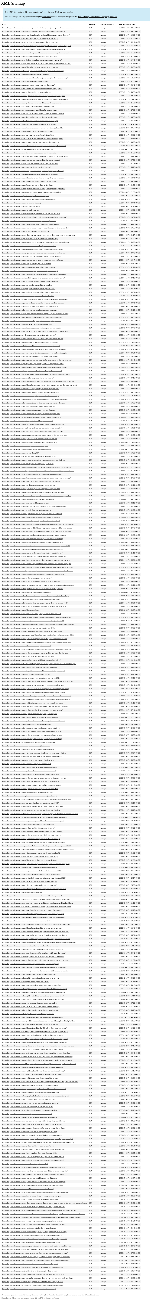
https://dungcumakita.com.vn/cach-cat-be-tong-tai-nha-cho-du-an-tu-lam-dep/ (29, 1228)
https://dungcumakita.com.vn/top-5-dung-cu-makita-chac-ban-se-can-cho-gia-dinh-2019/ (33, 621)
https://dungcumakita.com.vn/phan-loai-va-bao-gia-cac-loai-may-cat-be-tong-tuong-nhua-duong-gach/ (38, 624)
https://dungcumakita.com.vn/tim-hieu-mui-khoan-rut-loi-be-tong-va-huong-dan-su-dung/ (33, 1128)
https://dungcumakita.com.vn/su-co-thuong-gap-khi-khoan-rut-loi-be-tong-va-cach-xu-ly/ (33, 842)
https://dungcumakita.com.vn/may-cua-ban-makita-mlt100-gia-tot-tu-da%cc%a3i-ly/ (31, 660)
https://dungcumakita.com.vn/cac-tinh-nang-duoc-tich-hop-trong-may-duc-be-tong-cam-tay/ (34, 217)
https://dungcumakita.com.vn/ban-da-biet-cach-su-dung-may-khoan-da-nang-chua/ (31, 599)
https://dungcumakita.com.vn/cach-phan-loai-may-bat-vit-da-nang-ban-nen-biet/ (30, 163)
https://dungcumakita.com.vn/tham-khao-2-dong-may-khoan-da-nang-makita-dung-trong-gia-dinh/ (36, 496)
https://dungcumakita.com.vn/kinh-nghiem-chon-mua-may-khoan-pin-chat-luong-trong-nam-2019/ (36, 799)
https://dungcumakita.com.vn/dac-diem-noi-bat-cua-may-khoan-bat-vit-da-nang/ (30, 174)
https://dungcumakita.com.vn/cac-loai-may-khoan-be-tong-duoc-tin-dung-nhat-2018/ (32, 417)
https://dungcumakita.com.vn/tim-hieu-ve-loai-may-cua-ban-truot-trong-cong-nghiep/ (32, 88)
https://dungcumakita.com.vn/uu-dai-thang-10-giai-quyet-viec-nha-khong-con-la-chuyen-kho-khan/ (37, 1060)
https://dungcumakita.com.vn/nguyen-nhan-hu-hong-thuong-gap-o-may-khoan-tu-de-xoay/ (34, 49)
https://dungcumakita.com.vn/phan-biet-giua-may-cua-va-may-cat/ (25, 446)
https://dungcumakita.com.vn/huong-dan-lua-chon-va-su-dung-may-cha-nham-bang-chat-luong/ (35, 689)
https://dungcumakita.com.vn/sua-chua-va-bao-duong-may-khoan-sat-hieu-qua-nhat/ (31, 614)
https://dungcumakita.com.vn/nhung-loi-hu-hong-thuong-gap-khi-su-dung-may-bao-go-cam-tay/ (36, 699)
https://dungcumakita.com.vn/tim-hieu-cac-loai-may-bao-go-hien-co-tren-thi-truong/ (31, 785)
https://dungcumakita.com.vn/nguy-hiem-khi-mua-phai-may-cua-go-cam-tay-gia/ (30, 781)
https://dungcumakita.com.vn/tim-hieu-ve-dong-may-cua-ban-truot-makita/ (28, 296)
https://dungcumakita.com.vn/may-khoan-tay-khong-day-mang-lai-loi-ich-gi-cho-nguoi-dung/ (35, 156)
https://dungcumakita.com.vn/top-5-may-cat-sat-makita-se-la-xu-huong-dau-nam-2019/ (32, 542)
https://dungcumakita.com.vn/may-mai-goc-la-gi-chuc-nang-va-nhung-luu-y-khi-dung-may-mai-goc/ (37, 1139)
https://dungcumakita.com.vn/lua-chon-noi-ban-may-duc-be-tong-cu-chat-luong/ (30, 117)
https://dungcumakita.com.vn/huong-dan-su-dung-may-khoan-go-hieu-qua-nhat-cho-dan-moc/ (35, 653)
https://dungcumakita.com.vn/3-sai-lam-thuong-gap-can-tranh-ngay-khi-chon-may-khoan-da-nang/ (36, 696)
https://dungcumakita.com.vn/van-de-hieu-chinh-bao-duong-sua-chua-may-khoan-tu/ (32, 60)
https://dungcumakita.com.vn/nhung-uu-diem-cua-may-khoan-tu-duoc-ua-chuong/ (31, 839)
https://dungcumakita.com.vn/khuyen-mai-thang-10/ (20, 453)
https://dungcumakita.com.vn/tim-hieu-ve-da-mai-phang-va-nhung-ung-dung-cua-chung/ (33, 1174)
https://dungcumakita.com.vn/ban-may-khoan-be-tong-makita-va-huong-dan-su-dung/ (32, 910)
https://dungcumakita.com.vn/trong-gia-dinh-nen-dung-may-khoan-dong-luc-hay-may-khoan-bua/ (36, 617)
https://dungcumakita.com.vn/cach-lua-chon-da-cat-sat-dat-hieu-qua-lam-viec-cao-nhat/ (32, 1185)
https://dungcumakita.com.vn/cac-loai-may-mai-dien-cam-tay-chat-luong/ (27, 149)
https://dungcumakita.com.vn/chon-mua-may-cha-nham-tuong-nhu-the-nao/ (28, 742)
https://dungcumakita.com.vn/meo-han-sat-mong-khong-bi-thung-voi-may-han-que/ (31, 1196)
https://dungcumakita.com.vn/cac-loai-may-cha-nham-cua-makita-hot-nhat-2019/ (30, 803)
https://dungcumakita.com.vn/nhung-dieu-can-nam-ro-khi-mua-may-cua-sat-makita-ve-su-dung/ (35, 960)
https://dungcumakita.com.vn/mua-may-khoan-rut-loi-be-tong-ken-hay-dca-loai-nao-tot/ (33, 956)
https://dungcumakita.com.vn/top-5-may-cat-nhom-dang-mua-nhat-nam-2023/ (29, 1153)
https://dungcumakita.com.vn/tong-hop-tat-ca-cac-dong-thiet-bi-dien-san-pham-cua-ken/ (33, 999)
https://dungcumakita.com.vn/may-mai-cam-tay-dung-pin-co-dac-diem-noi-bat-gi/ (30, 396)
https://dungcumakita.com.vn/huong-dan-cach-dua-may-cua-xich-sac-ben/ (28, 656)
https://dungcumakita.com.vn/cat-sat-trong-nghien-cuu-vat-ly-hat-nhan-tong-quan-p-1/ (32, 1282)
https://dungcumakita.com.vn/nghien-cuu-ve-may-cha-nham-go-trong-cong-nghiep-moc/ (33, 685)
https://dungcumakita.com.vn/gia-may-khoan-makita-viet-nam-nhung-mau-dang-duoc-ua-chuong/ (36, 531)
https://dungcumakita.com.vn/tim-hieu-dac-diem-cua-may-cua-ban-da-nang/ (28, 410)
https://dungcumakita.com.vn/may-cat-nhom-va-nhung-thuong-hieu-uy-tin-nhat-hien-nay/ (33, 1149)
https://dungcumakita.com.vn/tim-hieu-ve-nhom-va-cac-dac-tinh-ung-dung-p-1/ (30, 1264)
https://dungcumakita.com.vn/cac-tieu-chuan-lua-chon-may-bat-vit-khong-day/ (29, 153)
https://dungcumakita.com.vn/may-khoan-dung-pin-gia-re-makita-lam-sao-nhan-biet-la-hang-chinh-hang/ (39, 942)
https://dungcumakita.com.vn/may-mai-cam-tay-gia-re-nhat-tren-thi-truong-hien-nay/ (31, 256)
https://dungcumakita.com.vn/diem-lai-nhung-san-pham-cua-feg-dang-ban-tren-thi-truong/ (33, 992)
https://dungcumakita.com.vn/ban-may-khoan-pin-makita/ (22, 892)
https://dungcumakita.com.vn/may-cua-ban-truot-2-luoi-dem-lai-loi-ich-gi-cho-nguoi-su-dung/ (35, 399)
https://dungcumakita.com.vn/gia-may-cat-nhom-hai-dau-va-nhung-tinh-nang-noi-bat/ (32, 371)
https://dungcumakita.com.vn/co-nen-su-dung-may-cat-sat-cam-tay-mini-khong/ (30, 271)
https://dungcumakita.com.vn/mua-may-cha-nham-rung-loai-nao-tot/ (26, 746)
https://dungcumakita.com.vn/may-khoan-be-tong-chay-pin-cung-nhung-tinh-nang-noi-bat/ (34, 349)
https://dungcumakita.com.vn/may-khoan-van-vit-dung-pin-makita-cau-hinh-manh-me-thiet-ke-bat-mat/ (38, 381)
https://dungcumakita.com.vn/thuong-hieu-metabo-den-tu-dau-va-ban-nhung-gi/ (30, 1010)
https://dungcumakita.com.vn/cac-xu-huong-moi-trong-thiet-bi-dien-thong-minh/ (30, 1199)
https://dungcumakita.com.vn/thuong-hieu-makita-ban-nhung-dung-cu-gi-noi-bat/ (30, 978)
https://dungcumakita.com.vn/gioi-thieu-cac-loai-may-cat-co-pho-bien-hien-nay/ (30, 238)
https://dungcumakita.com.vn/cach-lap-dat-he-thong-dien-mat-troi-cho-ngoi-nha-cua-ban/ (33, 1206)
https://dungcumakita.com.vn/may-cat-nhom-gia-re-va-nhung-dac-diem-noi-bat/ (30, 342)
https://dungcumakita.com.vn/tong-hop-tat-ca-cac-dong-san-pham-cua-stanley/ (29, 1003)
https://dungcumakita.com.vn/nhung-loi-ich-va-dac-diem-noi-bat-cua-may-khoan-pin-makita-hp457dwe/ (38, 1021)
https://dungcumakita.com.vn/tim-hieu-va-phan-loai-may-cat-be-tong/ (26, 724)
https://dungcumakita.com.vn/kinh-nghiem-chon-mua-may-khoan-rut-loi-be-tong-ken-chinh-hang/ (36, 924)
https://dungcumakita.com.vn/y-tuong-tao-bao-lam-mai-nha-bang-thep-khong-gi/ (30, 1103)
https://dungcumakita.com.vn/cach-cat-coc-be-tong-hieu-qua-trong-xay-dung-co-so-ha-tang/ (34, 1231)
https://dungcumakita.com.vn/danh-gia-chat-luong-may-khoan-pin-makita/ (28, 1014)
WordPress (46, 16)
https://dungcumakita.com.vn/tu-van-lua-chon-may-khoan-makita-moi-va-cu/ (29, 456)
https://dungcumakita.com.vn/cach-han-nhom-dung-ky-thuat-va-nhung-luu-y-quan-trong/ (33, 1167)
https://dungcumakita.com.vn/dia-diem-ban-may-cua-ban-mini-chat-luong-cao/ (29, 310)
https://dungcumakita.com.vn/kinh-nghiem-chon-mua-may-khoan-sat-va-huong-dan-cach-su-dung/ (36, 649)
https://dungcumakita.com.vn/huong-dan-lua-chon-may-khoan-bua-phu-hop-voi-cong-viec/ (34, 692)
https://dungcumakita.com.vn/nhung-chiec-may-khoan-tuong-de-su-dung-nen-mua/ (31, 489)
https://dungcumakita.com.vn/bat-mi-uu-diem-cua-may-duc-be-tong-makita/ (28, 267)
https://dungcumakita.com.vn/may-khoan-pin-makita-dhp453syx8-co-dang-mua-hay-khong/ (34, 1028)
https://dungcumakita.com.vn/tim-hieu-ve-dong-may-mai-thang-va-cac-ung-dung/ (30, 964)
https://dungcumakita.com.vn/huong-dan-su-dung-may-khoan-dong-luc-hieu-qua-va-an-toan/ (34, 639)
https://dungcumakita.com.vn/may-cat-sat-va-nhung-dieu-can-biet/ (25, 1164)
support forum (53, 1298)
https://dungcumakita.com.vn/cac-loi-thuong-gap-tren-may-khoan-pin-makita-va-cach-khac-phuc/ (36, 1053)
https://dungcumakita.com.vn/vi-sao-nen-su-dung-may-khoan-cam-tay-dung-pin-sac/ (31, 321)
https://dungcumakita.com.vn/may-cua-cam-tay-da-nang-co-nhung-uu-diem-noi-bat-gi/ (32, 260)
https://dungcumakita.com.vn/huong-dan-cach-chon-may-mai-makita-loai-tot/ (29, 771)
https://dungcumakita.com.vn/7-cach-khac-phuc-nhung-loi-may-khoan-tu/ (28, 824)
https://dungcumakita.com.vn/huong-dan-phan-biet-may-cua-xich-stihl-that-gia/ (30, 667)
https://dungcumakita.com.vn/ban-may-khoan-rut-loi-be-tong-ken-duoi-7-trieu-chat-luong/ (33, 953)
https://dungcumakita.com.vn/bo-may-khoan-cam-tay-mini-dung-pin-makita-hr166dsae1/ (33, 492)
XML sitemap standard (64, 12)
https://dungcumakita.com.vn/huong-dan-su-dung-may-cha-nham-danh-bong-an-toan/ (32, 735)
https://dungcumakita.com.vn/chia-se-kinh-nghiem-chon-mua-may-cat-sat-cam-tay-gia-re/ (33, 278)
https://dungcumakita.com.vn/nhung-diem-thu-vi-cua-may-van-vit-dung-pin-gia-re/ (31, 517)
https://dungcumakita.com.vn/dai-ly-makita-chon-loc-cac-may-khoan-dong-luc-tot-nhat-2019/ (35, 603)
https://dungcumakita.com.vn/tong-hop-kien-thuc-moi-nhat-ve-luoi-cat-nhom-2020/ (31, 871)
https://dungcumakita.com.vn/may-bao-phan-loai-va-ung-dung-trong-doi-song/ (29, 1131)
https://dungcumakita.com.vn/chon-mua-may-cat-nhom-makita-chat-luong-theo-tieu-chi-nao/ (34, 556)
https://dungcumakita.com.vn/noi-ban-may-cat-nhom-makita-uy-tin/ (25, 921)
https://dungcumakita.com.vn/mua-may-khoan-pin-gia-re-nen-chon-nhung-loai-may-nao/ (33, 1067)
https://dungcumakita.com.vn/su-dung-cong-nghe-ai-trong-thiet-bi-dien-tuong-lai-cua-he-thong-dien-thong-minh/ (41, 1217)
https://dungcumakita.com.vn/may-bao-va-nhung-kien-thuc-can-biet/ (26, 674)
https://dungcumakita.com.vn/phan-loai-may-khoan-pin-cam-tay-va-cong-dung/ (30, 856)
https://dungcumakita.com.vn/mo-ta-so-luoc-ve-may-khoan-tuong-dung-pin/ (28, 406)
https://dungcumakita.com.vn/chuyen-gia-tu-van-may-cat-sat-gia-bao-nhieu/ (28, 288)
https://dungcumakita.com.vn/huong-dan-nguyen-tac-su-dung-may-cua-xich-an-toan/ (32, 731)
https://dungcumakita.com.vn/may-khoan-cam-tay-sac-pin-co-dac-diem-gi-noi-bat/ (31, 414)
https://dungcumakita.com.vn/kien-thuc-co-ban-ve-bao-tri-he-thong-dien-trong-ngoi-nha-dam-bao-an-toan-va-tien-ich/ (43, 1214)
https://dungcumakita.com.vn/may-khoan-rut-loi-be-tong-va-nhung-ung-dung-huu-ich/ (32, 831)
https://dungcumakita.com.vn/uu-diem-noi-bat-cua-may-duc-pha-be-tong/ (27, 131)
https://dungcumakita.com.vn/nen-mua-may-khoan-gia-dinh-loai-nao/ (26, 167)
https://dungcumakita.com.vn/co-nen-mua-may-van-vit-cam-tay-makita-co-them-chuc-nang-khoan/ (36, 906)
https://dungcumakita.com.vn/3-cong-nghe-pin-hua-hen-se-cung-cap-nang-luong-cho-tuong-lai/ (35, 1096)
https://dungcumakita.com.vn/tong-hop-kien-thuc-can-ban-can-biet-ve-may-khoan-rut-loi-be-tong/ (36, 467)
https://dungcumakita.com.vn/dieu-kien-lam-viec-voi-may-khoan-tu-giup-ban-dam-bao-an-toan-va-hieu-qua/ (40, 814)
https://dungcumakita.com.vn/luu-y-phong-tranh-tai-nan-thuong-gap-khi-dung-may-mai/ (33, 424)
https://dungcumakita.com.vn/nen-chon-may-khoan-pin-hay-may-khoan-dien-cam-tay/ (32, 431)
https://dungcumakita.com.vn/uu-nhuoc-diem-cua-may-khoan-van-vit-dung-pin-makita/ (32, 128)
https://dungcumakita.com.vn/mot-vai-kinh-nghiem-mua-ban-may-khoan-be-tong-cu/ (32, 317)
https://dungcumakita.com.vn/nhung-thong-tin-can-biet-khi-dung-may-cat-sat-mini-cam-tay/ (34, 274)
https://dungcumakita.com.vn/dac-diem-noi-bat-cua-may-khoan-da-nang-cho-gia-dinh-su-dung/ (35, 596)
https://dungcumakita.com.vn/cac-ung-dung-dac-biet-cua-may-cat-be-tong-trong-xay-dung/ (34, 1224)
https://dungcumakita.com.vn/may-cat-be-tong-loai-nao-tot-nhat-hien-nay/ (28, 760)
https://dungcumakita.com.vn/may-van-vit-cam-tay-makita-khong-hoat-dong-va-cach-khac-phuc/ (36, 899)
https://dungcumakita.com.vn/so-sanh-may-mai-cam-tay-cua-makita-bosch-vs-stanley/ (32, 428)
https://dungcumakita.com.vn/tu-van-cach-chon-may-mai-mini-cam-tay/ (27, 510)
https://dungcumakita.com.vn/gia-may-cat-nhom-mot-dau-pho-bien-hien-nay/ (29, 124)
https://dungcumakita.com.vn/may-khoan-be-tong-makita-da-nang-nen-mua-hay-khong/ (33, 914)
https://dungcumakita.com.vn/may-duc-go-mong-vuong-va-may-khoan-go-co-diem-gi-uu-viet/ (35, 228)
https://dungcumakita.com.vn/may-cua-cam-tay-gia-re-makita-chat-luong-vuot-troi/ (31, 160)
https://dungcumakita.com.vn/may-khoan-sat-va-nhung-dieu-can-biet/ (26, 646)
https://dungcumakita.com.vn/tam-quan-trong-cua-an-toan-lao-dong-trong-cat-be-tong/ (32, 1267)
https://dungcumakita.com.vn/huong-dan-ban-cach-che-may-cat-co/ (25, 231)
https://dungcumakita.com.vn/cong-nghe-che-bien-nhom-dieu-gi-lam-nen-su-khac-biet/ (32, 1285)
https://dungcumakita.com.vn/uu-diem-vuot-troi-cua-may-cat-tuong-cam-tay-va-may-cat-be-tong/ (36, 242)
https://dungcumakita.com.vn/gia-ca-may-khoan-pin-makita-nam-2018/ (27, 324)
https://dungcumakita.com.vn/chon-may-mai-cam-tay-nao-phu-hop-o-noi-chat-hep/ (31, 810)
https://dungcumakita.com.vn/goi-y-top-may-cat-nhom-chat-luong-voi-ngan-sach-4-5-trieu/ (34, 753)
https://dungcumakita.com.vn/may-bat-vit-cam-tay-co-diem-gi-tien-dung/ (27, 185)
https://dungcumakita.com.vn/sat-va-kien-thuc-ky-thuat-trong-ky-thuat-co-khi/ (29, 1271)
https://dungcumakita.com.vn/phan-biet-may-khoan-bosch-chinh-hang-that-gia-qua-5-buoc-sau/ (35, 706)
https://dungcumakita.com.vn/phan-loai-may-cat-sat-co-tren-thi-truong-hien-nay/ (30, 1085)
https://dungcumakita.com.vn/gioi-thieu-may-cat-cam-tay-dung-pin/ (25, 196)
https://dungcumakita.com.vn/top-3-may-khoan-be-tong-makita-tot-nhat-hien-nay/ (30, 1006)
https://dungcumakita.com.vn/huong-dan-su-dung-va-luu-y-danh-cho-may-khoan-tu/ (31, 835)
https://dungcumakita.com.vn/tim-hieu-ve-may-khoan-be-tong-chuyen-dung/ (29, 181)
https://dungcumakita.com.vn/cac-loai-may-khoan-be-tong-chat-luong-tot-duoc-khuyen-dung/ (35, 78)
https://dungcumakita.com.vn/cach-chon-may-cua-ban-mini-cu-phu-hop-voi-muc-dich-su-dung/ (35, 313)
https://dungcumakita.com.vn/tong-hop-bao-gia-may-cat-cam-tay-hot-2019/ (28, 628)
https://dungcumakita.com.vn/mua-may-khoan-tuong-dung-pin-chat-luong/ (28, 85)
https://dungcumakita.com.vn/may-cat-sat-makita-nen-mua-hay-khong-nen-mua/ (30, 946)
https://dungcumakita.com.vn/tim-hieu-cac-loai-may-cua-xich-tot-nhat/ (26, 764)
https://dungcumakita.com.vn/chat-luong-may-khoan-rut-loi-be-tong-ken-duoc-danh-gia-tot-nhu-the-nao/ (39, 1064)
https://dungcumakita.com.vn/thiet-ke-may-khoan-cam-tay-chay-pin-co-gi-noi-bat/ (31, 346)
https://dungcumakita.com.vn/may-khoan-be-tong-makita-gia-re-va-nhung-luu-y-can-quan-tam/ (35, 931)
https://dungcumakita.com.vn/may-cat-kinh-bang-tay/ (20, 210)
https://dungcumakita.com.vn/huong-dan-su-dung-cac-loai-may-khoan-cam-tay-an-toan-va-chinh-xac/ (37, 567)
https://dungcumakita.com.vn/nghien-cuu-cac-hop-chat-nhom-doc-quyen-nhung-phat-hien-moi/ (35, 1260)
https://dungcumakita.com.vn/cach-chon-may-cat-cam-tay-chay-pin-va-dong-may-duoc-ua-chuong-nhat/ (38, 235)
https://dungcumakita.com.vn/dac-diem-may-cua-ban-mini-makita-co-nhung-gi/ (30, 121)
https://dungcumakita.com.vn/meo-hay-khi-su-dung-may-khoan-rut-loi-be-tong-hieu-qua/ (33, 671)
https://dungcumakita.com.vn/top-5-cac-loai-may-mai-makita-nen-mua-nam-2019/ (30, 774)
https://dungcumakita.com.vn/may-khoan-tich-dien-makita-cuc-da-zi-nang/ (28, 499)
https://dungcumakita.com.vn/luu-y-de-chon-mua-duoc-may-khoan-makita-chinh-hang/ (32, 539)
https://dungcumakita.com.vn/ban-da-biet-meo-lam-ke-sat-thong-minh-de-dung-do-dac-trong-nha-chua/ (38, 849)
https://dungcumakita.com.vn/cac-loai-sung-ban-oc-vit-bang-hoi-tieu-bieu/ (28, 135)
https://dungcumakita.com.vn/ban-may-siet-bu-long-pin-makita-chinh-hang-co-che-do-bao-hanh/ (36, 939)
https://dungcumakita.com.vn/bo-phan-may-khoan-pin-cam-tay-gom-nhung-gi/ (29, 796)
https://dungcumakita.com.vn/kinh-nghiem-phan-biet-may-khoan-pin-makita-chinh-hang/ (33, 1071)
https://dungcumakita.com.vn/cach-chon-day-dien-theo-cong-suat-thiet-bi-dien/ (29, 1110)
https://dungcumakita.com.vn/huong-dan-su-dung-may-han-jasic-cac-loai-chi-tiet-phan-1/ (33, 1156)
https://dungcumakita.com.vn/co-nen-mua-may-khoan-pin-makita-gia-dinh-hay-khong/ (32, 1074)
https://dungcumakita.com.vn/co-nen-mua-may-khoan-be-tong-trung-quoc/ (28, 106)
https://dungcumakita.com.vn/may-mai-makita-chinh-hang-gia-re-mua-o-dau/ (29, 246)
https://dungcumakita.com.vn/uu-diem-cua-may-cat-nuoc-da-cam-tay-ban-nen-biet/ (31, 213)
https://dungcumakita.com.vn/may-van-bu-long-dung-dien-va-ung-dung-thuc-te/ (30, 306)
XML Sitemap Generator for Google (92, 16)
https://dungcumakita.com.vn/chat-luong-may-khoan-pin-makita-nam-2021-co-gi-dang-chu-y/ (35, 1031)
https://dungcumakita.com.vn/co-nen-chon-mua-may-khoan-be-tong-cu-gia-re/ (29, 110)
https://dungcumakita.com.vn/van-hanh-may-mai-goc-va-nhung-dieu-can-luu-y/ (30, 38)
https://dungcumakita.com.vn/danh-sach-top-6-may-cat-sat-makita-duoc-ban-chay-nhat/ (32, 549)
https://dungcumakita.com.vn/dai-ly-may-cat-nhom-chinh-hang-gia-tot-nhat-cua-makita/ (33, 71)
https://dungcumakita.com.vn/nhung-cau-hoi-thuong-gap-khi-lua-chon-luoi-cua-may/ (32, 1135)
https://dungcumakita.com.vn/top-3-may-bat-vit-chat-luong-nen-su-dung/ (27, 421)
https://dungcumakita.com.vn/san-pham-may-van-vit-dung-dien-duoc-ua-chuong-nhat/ (32, 138)
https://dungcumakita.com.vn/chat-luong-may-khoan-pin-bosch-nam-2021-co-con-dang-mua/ (35, 1039)
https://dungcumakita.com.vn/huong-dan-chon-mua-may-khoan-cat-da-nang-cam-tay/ (32, 103)
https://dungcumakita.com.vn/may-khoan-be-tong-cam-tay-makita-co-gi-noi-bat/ (30, 67)
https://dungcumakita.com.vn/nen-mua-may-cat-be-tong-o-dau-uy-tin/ (26, 592)
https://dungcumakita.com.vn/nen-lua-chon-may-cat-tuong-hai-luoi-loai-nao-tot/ (30, 56)
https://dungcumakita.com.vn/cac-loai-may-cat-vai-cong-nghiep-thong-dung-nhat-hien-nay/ (34, 1121)
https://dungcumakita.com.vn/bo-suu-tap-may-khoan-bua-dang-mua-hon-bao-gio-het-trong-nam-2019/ (38, 635)
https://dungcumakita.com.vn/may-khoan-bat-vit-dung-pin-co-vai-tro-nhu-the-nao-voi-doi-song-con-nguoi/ (39, 385)
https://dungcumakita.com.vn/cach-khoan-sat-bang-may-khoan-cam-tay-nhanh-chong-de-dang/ (35, 1192)
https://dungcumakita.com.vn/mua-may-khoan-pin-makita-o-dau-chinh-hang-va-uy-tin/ (32, 896)
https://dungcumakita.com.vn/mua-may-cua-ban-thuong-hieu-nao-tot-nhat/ (28, 749)
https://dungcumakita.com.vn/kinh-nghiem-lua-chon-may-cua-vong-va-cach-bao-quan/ (32, 703)
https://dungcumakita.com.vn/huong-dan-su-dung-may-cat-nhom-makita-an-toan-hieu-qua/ (34, 606)
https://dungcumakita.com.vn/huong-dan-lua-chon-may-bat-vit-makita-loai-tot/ (29, 439)
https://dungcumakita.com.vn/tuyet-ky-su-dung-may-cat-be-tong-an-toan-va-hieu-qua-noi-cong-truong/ (38, 585)
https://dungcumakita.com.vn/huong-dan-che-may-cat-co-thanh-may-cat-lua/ (29, 199)
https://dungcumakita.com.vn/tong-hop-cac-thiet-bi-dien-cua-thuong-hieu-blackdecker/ (32, 1035)
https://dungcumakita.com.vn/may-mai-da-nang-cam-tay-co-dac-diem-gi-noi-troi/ (30, 388)
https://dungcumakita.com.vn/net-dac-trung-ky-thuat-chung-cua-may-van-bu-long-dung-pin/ (34, 353)
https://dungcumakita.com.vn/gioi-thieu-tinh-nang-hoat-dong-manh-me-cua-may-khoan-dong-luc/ (36, 46)
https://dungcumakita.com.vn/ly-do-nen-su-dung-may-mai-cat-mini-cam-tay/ (29, 335)
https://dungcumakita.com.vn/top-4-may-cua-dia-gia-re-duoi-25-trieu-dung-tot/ (29, 881)
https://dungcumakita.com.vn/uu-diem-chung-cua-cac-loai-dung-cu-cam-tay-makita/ (31, 328)
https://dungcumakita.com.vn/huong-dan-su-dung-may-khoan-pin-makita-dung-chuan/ (32, 1049)
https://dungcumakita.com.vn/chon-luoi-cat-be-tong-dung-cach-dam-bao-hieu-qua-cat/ (32, 1235)
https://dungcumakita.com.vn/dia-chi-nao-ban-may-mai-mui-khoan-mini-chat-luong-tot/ (33, 249)
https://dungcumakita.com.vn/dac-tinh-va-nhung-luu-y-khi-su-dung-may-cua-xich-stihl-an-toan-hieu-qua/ (39, 664)
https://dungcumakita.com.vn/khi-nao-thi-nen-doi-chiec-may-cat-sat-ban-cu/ (28, 485)
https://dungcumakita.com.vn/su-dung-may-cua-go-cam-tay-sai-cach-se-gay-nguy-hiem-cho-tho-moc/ (37, 571)
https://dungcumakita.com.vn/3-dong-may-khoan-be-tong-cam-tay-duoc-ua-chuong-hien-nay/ (35, 99)
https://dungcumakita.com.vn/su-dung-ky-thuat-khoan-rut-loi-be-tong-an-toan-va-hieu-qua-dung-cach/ (38, 471)
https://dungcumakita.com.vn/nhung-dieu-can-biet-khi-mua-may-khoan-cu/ (28, 828)
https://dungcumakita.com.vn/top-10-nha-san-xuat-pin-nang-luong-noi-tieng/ (29, 1099)
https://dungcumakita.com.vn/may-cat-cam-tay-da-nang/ (21, 203)
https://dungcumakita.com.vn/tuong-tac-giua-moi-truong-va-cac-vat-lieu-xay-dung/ (31, 1242)
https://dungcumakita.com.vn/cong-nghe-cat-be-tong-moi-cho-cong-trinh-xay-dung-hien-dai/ (34, 1239)
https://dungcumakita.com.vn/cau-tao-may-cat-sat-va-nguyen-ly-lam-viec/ (27, 464)
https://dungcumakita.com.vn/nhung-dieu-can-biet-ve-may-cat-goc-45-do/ (28, 1146)
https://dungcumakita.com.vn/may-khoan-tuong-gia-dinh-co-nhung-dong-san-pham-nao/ (33, 178)
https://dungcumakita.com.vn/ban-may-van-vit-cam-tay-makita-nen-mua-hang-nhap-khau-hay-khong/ (37, 903)
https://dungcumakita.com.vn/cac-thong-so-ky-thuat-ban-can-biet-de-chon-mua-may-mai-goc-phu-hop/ (38, 1142)
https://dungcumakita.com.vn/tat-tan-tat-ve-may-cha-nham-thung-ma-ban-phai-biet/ (31, 678)
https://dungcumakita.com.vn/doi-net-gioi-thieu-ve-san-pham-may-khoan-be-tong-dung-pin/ (34, 367)
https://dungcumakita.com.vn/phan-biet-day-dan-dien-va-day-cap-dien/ (27, 1114)
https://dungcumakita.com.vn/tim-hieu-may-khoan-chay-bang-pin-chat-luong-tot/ (30, 142)
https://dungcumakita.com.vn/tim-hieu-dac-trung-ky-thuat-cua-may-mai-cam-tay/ (30, 392)
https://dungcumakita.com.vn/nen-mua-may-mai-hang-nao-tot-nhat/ (25, 503)
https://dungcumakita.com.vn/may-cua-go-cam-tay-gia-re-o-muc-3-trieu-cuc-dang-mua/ (32, 806)
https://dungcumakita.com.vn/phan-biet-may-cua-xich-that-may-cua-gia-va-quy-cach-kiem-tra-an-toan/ (38, 28)
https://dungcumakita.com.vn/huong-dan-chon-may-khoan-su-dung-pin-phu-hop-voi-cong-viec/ (35, 864)
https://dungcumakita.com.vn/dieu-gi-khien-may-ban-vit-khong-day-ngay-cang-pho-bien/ (33, 188)
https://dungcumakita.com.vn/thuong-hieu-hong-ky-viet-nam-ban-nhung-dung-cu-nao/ (32, 1017)
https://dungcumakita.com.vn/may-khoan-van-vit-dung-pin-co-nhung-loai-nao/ (29, 860)
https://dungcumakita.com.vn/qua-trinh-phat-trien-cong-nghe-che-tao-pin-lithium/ (30, 1092)
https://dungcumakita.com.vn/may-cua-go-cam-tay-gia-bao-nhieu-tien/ (26, 263)
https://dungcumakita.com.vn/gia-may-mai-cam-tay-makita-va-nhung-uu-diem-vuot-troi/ (33, 303)
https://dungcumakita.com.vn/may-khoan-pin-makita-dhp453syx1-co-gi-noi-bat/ (30, 1024)
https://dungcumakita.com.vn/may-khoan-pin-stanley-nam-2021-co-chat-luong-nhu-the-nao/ (34, 1042)
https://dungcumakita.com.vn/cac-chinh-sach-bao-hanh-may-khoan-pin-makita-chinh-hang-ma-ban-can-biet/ (40, 1081)
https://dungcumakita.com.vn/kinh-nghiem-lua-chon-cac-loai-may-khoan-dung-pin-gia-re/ (33, 96)
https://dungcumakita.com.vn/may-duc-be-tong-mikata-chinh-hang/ (25, 74)
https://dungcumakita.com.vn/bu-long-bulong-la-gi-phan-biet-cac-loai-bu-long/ (29, 1117)
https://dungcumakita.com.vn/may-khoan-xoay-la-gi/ (20, 610)
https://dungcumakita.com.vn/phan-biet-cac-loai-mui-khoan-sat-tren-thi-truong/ (29, 1178)
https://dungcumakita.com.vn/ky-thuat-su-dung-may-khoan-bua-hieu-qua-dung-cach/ (32, 631)
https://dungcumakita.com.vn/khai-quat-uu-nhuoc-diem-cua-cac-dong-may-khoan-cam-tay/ (34, 535)
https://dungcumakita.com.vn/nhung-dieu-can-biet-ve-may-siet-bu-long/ (27, 92)
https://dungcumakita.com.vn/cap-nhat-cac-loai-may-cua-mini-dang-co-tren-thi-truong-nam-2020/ (36, 846)
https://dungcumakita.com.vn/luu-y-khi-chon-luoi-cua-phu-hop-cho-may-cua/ (29, 885)
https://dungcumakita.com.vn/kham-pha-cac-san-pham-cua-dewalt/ (25, 981)
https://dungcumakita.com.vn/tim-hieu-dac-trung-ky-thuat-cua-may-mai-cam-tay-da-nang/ (33, 403)
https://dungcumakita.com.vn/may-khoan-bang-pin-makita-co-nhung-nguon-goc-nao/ (32, 928)
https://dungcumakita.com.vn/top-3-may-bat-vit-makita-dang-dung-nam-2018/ (29, 442)
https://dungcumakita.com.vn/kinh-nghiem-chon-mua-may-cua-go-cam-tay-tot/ (29, 714)
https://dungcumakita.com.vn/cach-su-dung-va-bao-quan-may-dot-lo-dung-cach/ (30, 42)
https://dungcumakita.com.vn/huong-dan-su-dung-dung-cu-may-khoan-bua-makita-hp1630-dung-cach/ (38, 524)
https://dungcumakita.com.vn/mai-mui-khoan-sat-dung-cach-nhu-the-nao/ (27, 1189)
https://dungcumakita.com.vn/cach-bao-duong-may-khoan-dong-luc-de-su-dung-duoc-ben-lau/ (35, 53)
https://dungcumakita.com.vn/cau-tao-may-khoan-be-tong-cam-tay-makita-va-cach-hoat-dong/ (35, 299)
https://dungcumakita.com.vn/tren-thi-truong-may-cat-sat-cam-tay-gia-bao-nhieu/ (30, 281)
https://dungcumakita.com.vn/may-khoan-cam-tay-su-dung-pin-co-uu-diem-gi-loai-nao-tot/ (34, 146)
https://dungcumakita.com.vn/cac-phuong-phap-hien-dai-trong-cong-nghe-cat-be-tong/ (32, 1221)
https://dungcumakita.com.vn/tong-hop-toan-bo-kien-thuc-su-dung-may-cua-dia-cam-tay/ (33, 574)
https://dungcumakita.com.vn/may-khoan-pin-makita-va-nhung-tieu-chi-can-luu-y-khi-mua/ (34, 889)
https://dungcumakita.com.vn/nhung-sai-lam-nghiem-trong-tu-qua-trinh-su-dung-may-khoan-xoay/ (36, 642)
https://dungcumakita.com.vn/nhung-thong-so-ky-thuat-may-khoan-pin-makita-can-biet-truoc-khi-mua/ (38, 1046)
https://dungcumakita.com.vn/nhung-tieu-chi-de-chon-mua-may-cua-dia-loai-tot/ (30, 717)
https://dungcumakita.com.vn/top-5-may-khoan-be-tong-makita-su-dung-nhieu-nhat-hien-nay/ (35, 331)
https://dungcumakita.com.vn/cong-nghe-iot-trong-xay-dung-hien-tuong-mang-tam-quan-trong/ (35, 1249)
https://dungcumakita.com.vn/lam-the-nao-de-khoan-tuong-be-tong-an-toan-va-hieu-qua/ (33, 113)
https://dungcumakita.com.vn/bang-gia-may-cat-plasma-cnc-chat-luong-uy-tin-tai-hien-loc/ (33, 253)
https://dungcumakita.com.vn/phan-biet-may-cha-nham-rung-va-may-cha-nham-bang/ (32, 739)
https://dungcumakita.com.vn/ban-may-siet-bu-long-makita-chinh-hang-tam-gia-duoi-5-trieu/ (34, 935)
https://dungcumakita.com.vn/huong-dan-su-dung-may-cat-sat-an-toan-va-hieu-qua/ (31, 581)
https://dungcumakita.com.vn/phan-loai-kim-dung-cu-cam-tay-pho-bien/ (27, 1106)
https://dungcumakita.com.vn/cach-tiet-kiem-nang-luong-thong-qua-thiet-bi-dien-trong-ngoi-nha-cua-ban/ (39, 1210)
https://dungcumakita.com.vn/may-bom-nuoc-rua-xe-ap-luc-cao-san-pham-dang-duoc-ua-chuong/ (36, 478)
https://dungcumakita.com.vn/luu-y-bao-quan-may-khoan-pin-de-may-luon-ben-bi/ (31, 853)
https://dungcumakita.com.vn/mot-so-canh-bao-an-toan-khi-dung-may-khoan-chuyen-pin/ (33, 917)
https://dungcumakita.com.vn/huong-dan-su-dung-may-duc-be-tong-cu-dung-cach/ (31, 292)
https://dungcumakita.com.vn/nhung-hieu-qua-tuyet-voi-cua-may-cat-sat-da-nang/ (30, 224)
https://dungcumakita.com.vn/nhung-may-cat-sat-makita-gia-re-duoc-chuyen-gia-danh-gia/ (33, 460)
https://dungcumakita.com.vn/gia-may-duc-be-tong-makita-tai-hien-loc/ (27, 285)
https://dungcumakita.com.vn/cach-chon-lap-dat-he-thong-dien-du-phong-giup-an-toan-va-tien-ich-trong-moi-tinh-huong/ (44, 1203)
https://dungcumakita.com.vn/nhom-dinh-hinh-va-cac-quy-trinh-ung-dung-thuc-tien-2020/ (33, 878)
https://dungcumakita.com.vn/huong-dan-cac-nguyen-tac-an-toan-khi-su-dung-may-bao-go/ (34, 778)
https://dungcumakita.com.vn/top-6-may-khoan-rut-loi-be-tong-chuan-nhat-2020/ (30, 867)
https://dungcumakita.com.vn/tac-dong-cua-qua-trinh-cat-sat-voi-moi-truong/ (29, 1289)
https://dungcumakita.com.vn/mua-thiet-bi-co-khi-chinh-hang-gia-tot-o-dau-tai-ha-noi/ (32, 553)
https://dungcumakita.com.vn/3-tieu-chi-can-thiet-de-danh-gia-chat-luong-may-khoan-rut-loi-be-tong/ (37, 1056)
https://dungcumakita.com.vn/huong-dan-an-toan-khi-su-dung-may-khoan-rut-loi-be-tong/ (33, 721)
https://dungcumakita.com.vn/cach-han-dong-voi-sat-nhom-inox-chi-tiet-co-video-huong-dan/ (35, 1171)
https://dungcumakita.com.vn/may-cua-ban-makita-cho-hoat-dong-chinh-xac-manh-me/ (32, 338)
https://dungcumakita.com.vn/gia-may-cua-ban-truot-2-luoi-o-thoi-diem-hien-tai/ (30, 356)
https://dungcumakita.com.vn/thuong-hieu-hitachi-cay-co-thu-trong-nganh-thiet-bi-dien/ (33, 996)
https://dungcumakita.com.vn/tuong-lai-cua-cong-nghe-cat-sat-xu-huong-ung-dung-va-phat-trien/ (36, 1256)
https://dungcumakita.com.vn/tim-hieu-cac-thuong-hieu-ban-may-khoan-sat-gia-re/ (31, 728)
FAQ (41, 1298)
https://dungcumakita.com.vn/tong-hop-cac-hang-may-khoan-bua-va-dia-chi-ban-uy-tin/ (33, 821)
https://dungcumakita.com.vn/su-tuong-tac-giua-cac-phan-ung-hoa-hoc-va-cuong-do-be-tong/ (35, 1253)
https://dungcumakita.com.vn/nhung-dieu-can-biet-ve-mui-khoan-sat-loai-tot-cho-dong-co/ (33, 1181)
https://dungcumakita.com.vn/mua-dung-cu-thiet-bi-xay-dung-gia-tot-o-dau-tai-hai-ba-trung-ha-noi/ (37, 528)
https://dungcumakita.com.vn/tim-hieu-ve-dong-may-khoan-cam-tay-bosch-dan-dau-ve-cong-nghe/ (36, 564)
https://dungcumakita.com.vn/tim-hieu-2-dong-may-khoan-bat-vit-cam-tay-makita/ (31, 481)
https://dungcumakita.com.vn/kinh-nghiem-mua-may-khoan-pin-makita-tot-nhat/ (30, 1078)
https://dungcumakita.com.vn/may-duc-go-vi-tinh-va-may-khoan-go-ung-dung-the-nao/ (33, 171)
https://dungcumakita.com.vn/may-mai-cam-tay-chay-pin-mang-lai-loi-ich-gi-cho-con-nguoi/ (34, 506)
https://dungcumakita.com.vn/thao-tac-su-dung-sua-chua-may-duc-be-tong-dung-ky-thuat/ (33, 31)
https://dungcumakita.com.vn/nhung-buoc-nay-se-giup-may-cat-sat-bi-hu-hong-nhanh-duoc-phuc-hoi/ (38, 681)
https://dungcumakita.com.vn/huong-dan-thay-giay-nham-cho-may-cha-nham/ (29, 767)
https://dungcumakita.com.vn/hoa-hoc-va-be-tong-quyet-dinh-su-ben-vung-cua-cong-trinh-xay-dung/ (37, 1278)
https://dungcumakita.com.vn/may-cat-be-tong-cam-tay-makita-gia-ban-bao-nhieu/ (31, 521)
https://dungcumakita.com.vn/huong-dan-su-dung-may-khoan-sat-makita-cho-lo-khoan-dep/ (34, 967)
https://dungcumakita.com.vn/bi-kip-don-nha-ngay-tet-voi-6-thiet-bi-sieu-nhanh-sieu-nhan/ (34, 1089)
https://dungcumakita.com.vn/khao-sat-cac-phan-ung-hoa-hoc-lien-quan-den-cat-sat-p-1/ (33, 1274)
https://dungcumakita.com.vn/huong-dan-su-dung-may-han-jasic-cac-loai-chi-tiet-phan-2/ (33, 1160)
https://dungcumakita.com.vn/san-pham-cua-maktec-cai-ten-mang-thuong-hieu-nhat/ (31, 985)
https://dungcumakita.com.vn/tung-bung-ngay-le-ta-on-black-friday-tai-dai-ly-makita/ (32, 1124)
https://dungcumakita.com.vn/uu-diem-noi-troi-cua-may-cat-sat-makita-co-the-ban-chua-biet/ (34, 435)
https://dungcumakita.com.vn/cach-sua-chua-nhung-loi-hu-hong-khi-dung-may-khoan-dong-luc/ (36, 35)
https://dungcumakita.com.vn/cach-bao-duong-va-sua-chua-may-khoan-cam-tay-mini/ (32, 474)
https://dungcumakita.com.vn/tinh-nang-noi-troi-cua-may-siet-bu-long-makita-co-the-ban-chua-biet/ (37, 360)
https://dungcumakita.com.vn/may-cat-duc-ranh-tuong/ (21, 206)
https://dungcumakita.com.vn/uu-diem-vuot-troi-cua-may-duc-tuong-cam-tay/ (29, 221)
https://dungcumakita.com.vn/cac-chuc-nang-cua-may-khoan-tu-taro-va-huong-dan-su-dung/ (34, 817)
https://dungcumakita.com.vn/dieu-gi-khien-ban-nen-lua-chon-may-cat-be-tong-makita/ (32, 589)
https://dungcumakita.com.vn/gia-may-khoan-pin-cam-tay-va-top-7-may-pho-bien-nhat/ (33, 363)
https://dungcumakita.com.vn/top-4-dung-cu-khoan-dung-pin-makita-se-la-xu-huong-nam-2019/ (36, 546)
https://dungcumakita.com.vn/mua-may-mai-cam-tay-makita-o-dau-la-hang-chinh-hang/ (32, 949)
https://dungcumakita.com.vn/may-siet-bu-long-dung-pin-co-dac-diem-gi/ (27, 378)
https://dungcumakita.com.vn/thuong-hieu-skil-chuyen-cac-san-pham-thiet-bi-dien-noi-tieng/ (34, 989)
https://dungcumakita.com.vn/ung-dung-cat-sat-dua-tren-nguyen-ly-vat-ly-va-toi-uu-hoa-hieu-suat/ (36, 1246)
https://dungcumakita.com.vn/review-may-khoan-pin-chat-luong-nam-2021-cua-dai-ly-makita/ (35, 971)
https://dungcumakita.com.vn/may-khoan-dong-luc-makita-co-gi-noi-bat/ (27, 792)
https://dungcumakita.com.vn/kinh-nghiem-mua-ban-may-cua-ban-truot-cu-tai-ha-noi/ (32, 514)
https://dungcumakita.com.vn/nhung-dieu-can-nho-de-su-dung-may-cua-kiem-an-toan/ (32, 710)
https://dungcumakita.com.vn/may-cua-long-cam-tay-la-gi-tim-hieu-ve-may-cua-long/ (32, 756)
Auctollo (113, 16)
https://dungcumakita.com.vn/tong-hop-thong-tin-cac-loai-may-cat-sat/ (26, 449)
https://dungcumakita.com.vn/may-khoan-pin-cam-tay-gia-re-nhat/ (25, 81)
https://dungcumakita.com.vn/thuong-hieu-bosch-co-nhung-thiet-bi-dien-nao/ (29, 974)
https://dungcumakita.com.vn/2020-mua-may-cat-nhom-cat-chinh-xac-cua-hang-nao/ (31, 874)
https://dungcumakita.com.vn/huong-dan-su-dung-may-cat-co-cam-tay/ (27, 578)
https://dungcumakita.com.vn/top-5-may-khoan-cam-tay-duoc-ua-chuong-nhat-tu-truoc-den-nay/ (36, 560)
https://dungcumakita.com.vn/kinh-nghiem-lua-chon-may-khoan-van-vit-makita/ (30, 789)
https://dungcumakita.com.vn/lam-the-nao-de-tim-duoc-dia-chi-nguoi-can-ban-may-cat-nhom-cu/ (36, 374)
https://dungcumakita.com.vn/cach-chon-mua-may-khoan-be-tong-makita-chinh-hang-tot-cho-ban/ (36, 63)
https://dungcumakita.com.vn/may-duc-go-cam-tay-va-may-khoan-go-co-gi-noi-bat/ (31, 192)
